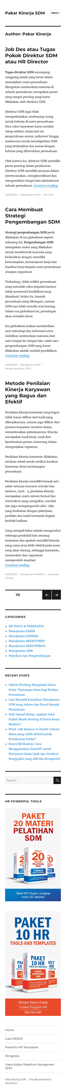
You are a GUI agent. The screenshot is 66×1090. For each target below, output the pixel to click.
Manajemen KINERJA (32, 574)
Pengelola (12, 1056)
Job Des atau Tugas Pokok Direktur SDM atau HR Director (31, 55)
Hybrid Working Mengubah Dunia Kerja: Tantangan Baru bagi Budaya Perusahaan (33, 689)
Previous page (46, 599)
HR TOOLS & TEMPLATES (26, 626)
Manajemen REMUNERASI (27, 646)
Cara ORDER (14, 1038)
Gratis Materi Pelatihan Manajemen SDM (29, 1066)
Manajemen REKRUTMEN (27, 641)
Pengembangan (14, 368)
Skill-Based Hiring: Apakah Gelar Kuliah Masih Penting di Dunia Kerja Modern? (34, 719)
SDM (51, 194)
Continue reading (46, 185)
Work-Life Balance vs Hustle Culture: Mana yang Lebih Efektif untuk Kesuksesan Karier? (34, 734)
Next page (56, 599)
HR (45, 194)
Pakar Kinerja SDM (25, 13)
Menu (55, 12)
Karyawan (53, 574)
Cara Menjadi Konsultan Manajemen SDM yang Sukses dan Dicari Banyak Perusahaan (34, 704)
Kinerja (9, 578)
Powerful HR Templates (21, 1047)
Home (9, 1030)
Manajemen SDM (30, 194)
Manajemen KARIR (22, 631)
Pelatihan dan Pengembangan (30, 655)
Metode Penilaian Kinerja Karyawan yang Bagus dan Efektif (27, 392)
